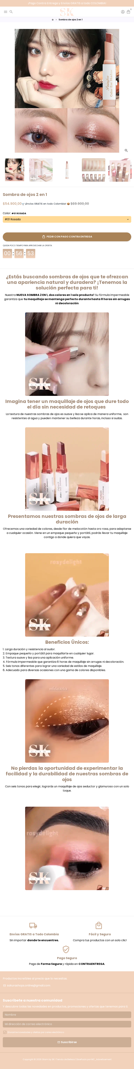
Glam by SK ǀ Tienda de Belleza (58, 1059)
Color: (14, 213)
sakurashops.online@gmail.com (26, 985)
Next (128, 91)
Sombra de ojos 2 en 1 (71, 19)
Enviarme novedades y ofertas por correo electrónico (36, 1032)
